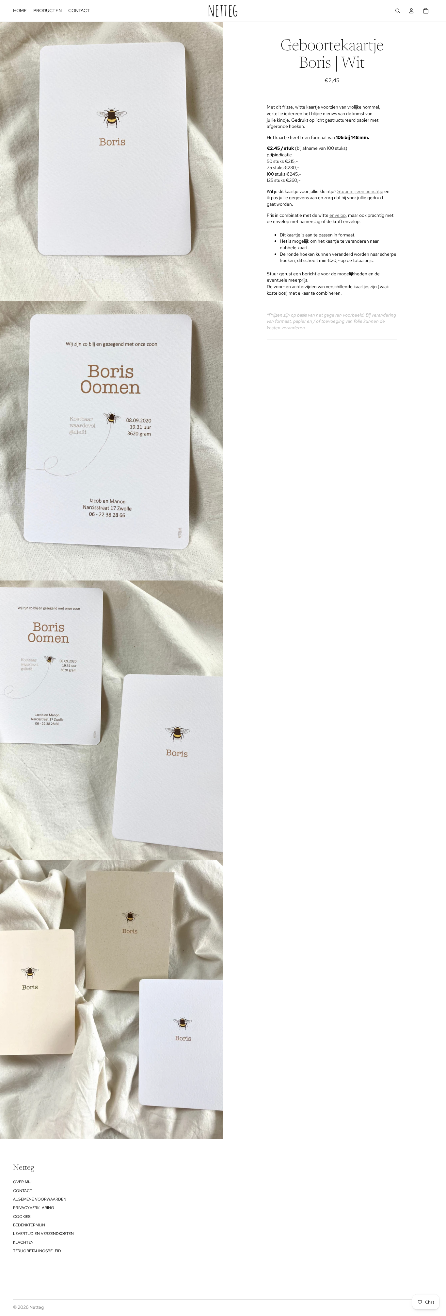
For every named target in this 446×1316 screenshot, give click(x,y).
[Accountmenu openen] (411, 11)
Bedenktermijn (29, 1225)
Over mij (22, 1182)
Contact (22, 1190)
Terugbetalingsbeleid (37, 1251)
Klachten (23, 1242)
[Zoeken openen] (397, 11)
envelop (337, 215)
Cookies (21, 1216)
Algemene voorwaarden (39, 1199)
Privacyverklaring (33, 1207)
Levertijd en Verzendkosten (43, 1233)
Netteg (36, 1307)
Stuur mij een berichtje (360, 191)
